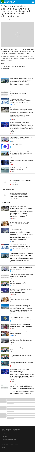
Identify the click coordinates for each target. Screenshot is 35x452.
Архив (3, 447)
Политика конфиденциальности (11, 442)
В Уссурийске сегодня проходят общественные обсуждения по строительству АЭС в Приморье (19, 195)
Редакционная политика (9, 439)
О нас (3, 433)
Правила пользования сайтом (10, 445)
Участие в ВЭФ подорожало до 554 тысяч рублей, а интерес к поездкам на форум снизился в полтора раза (21, 153)
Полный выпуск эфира (16, 144)
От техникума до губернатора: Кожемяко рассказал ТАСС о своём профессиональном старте (21, 290)
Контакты (4, 436)
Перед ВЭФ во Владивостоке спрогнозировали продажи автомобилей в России (21, 340)
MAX (2, 63)
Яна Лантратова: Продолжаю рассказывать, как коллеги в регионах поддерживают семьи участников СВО (20, 100)
